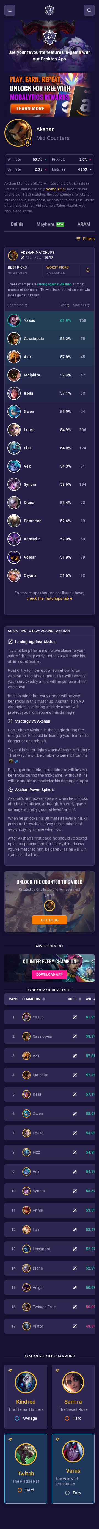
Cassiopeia (36, 200)
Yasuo (21, 200)
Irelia (79, 200)
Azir (50, 200)
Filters (89, 239)
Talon (60, 206)
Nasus (9, 211)
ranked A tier (55, 189)
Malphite (60, 200)
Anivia (27, 211)
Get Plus (49, 920)
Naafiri (72, 206)
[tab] (17, 225)
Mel (81, 206)
